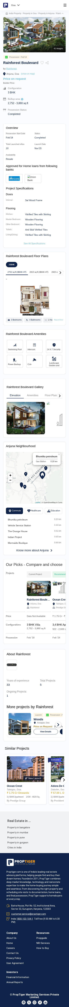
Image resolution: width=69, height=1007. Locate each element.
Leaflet (37, 502)
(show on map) (28, 74)
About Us (11, 938)
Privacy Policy (13, 958)
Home (9, 943)
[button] (62, 13)
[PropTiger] (5, 5)
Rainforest (11, 68)
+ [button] (10, 475)
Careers (10, 948)
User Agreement (15, 963)
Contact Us (12, 953)
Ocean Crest (60, 599)
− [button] (10, 480)
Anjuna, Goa (12, 74)
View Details (45, 732)
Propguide (41, 938)
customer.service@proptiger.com (28, 914)
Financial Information (17, 977)
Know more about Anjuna (32, 550)
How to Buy (42, 948)
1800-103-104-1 (25, 918)
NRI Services (43, 943)
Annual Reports (14, 982)
